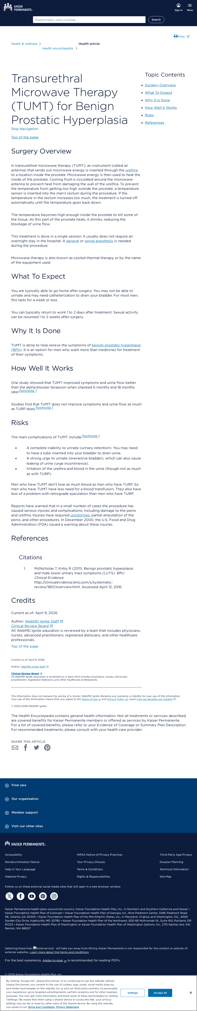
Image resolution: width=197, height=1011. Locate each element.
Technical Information (174, 869)
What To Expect (158, 93)
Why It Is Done (157, 100)
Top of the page (24, 646)
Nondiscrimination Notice (22, 861)
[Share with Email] (15, 747)
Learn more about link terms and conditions (59, 952)
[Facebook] (20, 896)
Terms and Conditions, (41, 1007)
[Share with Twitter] (36, 747)
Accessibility (13, 854)
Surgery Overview (160, 85)
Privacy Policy (115, 699)
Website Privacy (16, 876)
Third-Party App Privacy (176, 854)
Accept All (160, 992)
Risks (149, 115)
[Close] (191, 992)
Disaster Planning (171, 861)
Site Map (165, 876)
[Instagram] (53, 896)
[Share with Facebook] (26, 747)
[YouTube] (31, 896)
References (154, 123)
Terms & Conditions (90, 869)
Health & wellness (24, 44)
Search (156, 19)
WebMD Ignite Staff (33, 666)
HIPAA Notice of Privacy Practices (99, 854)
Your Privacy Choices (91, 861)
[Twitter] (9, 896)
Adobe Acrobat (53, 960)
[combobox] (89, 19)
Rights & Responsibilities (93, 876)
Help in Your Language (20, 869)
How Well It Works (161, 108)
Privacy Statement (67, 1007)
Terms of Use (90, 699)
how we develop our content (155, 699)
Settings (133, 992)
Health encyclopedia (58, 48)
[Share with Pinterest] (47, 747)
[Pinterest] (42, 896)
